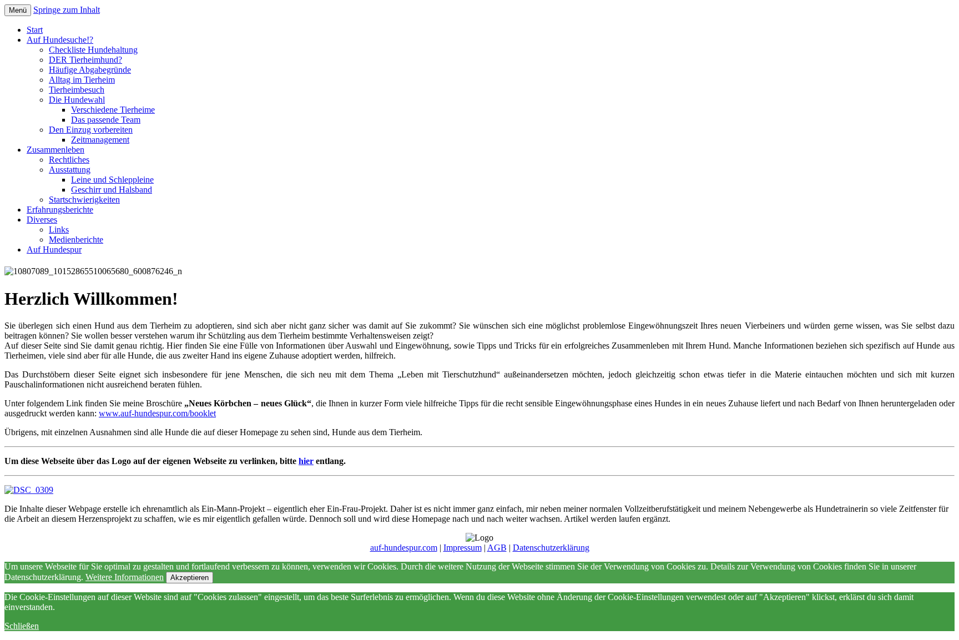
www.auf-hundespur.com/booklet (157, 413)
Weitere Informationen (124, 577)
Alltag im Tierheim (82, 79)
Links (59, 229)
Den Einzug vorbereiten (91, 129)
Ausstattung (69, 169)
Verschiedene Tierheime (113, 109)
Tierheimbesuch (76, 89)
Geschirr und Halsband (111, 189)
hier (306, 461)
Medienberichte (76, 239)
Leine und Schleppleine (112, 179)
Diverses (42, 219)
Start (35, 29)
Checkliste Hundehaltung (93, 49)
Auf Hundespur (54, 249)
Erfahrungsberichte (60, 209)
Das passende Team (105, 119)
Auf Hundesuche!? (60, 39)
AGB (497, 547)
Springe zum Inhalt (66, 9)
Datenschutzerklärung (551, 547)
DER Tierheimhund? (85, 59)
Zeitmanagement (100, 139)
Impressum (462, 547)
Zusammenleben (55, 149)
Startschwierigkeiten (84, 199)
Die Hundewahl (77, 99)
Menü (18, 10)
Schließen (21, 626)
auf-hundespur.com (403, 547)
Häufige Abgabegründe (90, 69)
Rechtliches (69, 159)
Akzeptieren (189, 577)
